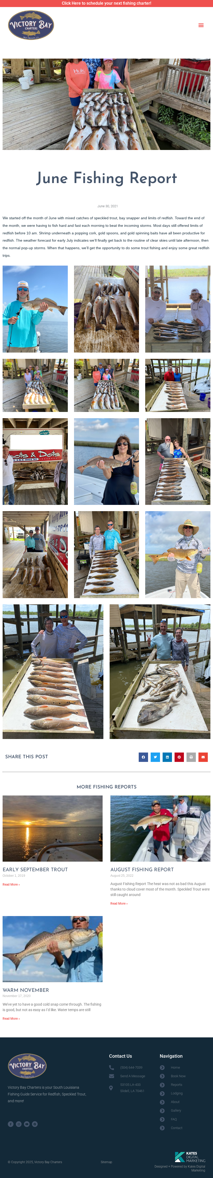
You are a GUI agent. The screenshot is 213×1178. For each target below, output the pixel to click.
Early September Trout (35, 870)
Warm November (26, 990)
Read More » (11, 884)
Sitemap (106, 1162)
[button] (201, 25)
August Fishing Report (142, 870)
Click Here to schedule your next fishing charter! (106, 3)
